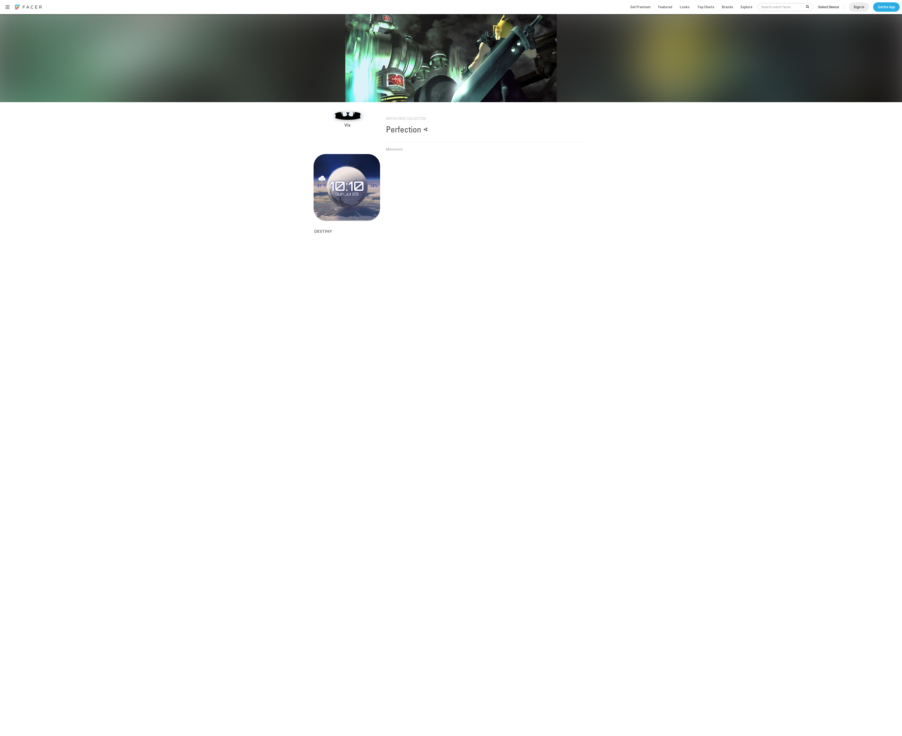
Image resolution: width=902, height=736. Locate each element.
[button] (886, 7)
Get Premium (640, 7)
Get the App (886, 7)
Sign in (859, 7)
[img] (348, 116)
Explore (746, 7)
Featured (665, 7)
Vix (347, 125)
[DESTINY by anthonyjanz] (347, 187)
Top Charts (705, 7)
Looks (685, 7)
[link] (28, 7)
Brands (727, 7)
